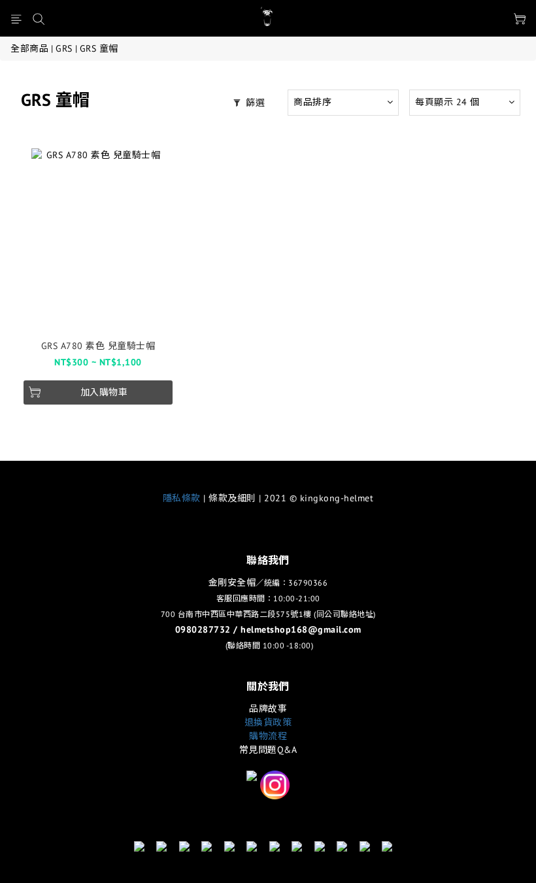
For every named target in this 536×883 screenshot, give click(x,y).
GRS (64, 48)
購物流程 (268, 736)
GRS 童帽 (99, 48)
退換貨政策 (268, 722)
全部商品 (29, 48)
